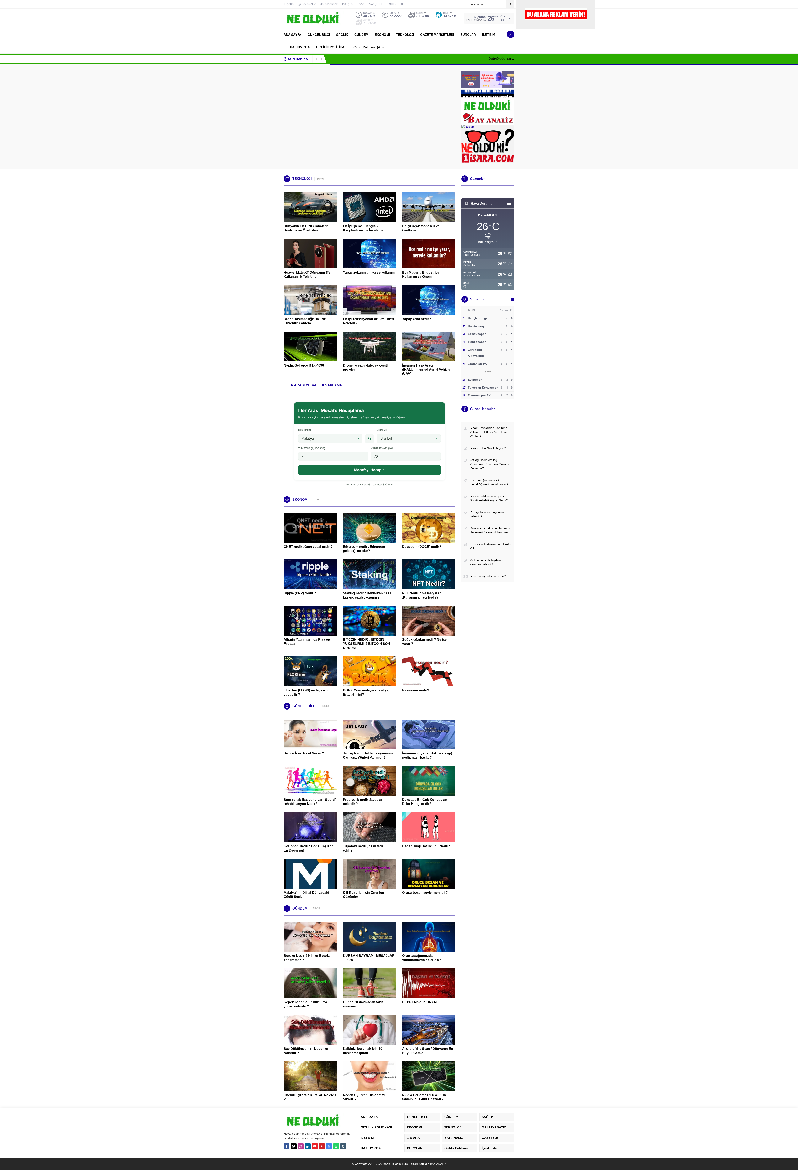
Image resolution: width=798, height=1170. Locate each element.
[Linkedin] (308, 1146)
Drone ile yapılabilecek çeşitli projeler (365, 367)
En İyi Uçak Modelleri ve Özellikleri (421, 228)
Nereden (304, 430)
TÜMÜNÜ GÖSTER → (500, 58)
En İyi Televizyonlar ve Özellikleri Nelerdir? (368, 321)
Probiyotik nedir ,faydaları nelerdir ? (363, 802)
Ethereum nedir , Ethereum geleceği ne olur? (364, 549)
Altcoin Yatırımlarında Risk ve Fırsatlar (307, 641)
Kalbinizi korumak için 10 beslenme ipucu (362, 1051)
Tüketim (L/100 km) (311, 448)
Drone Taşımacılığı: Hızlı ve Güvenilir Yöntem (305, 321)
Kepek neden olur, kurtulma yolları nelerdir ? (305, 1004)
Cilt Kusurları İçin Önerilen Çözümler (363, 894)
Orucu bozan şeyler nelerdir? (425, 892)
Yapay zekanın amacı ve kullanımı (369, 272)
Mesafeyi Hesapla (369, 470)
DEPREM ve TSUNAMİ (419, 1002)
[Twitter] (294, 1146)
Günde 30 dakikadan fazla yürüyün (363, 1004)
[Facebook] (286, 1146)
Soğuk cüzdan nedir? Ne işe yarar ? (424, 641)
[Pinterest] (322, 1146)
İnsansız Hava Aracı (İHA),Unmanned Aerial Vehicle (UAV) (426, 369)
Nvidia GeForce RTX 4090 (304, 365)
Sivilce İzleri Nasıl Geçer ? (304, 753)
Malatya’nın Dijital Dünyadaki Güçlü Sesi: (306, 894)
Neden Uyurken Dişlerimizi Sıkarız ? (364, 1097)
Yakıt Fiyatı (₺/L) (383, 448)
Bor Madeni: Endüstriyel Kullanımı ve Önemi (421, 274)
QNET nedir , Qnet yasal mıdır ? (308, 546)
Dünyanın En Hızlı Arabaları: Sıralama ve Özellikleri (306, 228)
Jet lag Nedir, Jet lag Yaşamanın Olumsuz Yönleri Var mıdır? (368, 755)
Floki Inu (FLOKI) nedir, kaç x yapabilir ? (306, 692)
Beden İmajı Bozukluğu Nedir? (426, 846)
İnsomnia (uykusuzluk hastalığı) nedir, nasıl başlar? (427, 755)
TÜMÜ (320, 178)
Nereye (382, 430)
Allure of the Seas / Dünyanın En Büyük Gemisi (427, 1051)
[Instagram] (301, 1146)
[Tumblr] (343, 1146)
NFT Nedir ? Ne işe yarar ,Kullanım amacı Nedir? (421, 595)
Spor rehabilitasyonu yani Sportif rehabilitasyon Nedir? (366, 59)
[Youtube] (315, 1146)
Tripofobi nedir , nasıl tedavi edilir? (364, 848)
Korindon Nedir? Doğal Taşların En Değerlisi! (309, 848)
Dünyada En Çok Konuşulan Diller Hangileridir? (424, 802)
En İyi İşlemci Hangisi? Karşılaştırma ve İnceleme (363, 228)
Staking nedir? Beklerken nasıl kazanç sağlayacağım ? (367, 595)
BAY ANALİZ (437, 1163)
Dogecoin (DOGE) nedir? (421, 546)
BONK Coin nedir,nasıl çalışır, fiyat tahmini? (366, 692)
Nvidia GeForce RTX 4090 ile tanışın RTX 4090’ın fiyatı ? (424, 1097)
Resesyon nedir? (416, 690)
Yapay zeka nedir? (416, 319)
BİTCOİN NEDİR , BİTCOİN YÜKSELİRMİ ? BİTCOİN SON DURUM (366, 644)
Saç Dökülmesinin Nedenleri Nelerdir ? (306, 1051)
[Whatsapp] (336, 1146)
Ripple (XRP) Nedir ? (300, 593)
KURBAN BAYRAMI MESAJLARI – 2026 (369, 958)
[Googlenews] (329, 1146)
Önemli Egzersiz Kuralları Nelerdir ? (310, 1097)
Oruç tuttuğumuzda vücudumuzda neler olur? (422, 958)
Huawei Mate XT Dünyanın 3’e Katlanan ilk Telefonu (307, 274)
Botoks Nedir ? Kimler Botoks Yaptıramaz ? (307, 958)
